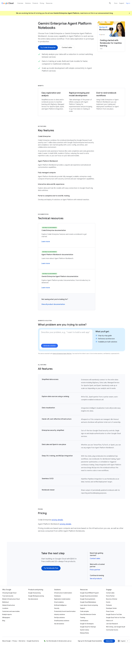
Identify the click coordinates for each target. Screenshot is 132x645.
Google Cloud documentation (89, 596)
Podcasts (109, 605)
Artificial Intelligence (60, 605)
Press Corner (110, 611)
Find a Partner (110, 596)
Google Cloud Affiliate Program (89, 593)
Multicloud (5, 602)
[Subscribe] (109, 641)
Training (82, 617)
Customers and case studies (11, 611)
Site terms (22, 641)
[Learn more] (45, 241)
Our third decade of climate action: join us (58, 641)
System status (84, 630)
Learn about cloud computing (89, 605)
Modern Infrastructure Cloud (11, 599)
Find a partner (95, 570)
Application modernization (62, 599)
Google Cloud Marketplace (88, 602)
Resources (49, 3)
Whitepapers (6, 617)
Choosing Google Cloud (9, 593)
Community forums (112, 630)
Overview (20, 3)
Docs (115, 3)
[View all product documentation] (53, 304)
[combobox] (123, 641)
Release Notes (84, 633)
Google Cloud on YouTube (114, 614)
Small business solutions (61, 620)
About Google (6, 641)
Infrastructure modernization (63, 593)
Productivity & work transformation (65, 611)
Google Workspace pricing (36, 596)
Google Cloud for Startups (88, 627)
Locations (5, 608)
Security (56, 608)
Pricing (42, 3)
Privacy (14, 641)
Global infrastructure (8, 605)
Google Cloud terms (33, 641)
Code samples (84, 611)
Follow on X (109, 620)
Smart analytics (59, 602)
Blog (3, 620)
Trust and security (7, 596)
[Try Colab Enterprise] (48, 47)
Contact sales (95, 558)
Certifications (84, 620)
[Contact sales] (66, 47)
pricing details (57, 520)
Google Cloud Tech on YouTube (115, 617)
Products (35, 3)
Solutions (28, 3)
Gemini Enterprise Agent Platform (62, 353)
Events (108, 602)
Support (121, 3)
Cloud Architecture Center (88, 614)
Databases (57, 596)
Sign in (128, 3)
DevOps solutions (59, 617)
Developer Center (111, 608)
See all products (96, 579)
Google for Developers (87, 623)
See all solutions (59, 623)
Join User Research (112, 623)
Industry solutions (59, 614)
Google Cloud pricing (34, 593)
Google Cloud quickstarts (87, 599)
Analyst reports (7, 614)
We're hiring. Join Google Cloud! (115, 627)
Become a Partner (111, 599)
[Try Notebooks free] (50, 568)
